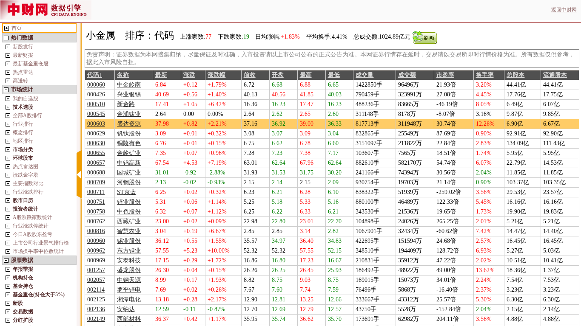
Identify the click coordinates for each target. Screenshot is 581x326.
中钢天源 (129, 280)
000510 (96, 104)
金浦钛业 (129, 114)
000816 (96, 231)
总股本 (515, 75)
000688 (96, 172)
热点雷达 (23, 72)
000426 (96, 94)
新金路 (126, 104)
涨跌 (189, 75)
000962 (96, 250)
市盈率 (445, 75)
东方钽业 (129, 250)
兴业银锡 (129, 94)
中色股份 (129, 211)
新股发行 (23, 47)
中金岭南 (129, 85)
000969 (96, 260)
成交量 (364, 75)
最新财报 (23, 55)
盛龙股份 (129, 270)
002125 (96, 299)
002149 (96, 319)
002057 (96, 280)
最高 (306, 75)
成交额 (407, 75)
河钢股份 (129, 182)
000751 (96, 202)
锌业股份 (129, 202)
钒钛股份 (129, 133)
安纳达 (126, 309)
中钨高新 (129, 163)
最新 (161, 75)
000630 (96, 143)
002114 (96, 290)
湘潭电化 (129, 299)
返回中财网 (564, 10)
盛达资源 (129, 124)
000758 (96, 211)
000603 (96, 124)
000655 (96, 153)
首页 (16, 28)
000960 (96, 241)
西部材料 (129, 319)
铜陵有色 (129, 143)
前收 (250, 75)
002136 (96, 309)
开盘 (278, 75)
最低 (334, 75)
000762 (96, 221)
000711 (96, 192)
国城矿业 (129, 172)
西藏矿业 (129, 221)
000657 (96, 163)
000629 (96, 133)
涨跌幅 (216, 75)
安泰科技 (129, 260)
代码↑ (94, 75)
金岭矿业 (129, 153)
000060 (96, 85)
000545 (96, 114)
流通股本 (555, 75)
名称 (123, 75)
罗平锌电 (129, 290)
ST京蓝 (126, 192)
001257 (96, 270)
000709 (96, 182)
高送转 (20, 81)
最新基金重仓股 (30, 64)
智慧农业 (129, 231)
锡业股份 (129, 241)
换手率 (485, 75)
